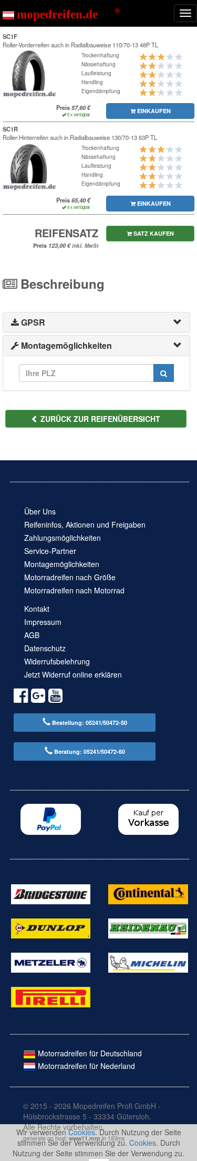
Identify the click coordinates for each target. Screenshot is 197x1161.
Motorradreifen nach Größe (70, 577)
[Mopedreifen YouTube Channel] (55, 697)
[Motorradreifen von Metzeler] (51, 961)
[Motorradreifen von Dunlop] (51, 927)
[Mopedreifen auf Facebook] (21, 697)
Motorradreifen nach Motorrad (74, 590)
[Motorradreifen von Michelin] (148, 961)
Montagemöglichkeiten (61, 564)
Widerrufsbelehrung (57, 661)
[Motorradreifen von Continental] (148, 892)
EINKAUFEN (153, 111)
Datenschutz (45, 648)
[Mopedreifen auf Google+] (38, 697)
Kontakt (36, 608)
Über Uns (40, 511)
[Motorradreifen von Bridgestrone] (51, 892)
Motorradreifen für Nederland (85, 1066)
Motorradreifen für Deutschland (89, 1053)
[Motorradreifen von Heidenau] (148, 927)
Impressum (42, 622)
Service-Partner (50, 551)
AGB (31, 635)
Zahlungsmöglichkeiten (62, 537)
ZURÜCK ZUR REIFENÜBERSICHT (99, 418)
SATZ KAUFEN (153, 233)
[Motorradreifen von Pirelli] (51, 996)
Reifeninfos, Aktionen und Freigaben (85, 524)
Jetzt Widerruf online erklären (73, 674)
